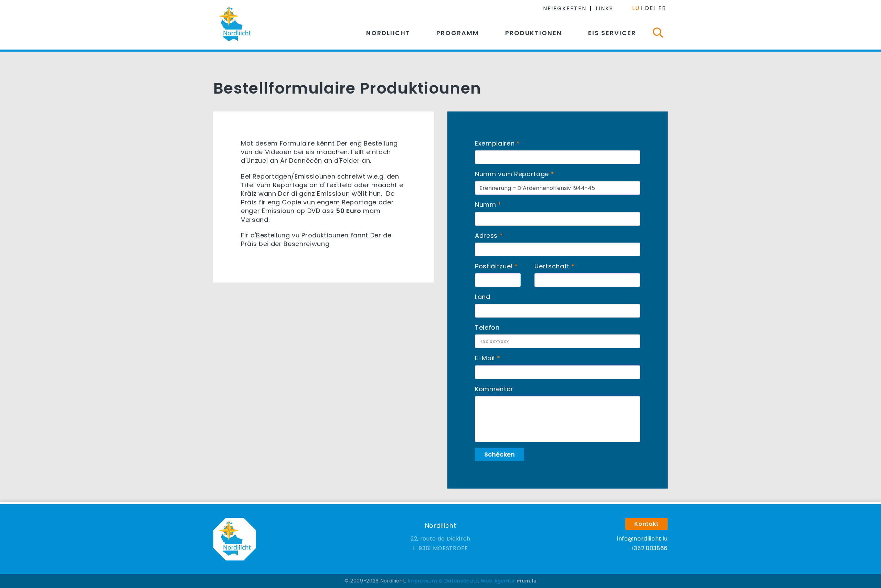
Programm (457, 33)
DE (649, 8)
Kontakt (646, 524)
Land (482, 296)
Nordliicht (388, 33)
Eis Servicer (612, 33)
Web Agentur (498, 580)
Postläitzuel (493, 266)
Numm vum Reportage (512, 174)
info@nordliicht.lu (642, 539)
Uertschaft (552, 266)
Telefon (487, 327)
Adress (486, 235)
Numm (485, 204)
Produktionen (533, 33)
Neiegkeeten (564, 8)
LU (636, 8)
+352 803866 (649, 548)
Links (604, 8)
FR (662, 8)
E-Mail (485, 358)
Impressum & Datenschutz (443, 580)
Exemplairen (494, 143)
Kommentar (494, 389)
